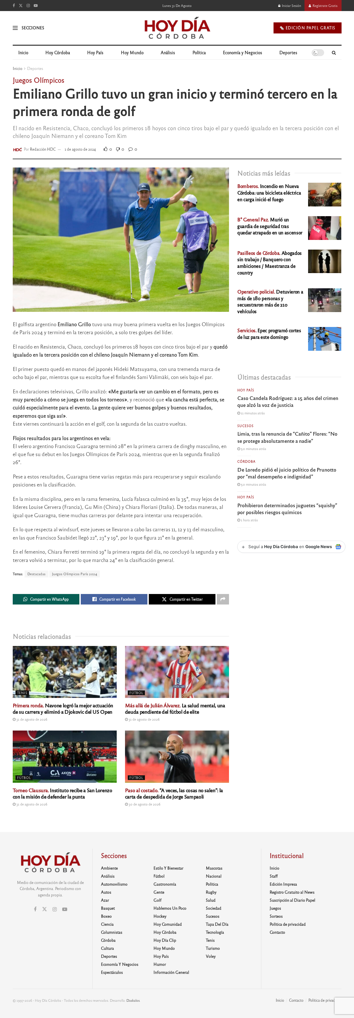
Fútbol (136, 693)
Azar (105, 899)
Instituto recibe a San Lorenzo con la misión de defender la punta (62, 793)
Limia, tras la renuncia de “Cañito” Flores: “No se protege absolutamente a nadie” (287, 437)
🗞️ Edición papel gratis (307, 27)
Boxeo (106, 916)
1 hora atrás (249, 520)
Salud (210, 899)
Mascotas (214, 867)
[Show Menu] (15, 28)
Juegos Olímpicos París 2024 (74, 574)
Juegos (275, 908)
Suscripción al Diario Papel (292, 899)
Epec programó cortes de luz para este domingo (269, 333)
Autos (106, 891)
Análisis (168, 52)
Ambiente (109, 867)
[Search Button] (334, 52)
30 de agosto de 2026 (144, 804)
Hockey (159, 916)
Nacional (214, 875)
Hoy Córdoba (57, 52)
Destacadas (36, 574)
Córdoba (246, 461)
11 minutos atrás (252, 413)
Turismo (213, 948)
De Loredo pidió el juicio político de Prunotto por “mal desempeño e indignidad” (286, 473)
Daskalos (133, 1000)
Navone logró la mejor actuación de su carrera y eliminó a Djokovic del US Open (63, 708)
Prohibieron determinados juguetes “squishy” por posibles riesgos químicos (287, 508)
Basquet (108, 908)
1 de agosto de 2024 (80, 149)
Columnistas (111, 932)
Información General (171, 972)
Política (199, 52)
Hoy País (95, 52)
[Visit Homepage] (176, 28)
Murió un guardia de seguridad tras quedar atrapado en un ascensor (269, 226)
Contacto (277, 932)
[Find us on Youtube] (36, 5)
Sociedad (213, 908)
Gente (158, 891)
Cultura (107, 948)
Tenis (22, 693)
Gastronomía (164, 883)
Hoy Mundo (132, 52)
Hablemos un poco (169, 908)
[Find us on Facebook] (14, 5)
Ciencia (107, 924)
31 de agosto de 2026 (31, 719)
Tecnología (215, 932)
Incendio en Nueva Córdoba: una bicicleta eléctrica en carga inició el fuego (269, 192)
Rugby (211, 891)
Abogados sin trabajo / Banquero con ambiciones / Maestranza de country (269, 263)
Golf (157, 899)
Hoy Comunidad (167, 924)
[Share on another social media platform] (223, 599)
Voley (211, 956)
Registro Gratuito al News (292, 891)
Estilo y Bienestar (168, 867)
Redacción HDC (43, 149)
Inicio (23, 52)
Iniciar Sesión (291, 5)
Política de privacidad (288, 924)
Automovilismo (114, 883)
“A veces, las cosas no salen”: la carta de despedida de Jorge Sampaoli (174, 793)
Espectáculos (112, 972)
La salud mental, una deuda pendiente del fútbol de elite (175, 708)
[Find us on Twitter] (21, 5)
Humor (159, 964)
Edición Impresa (283, 883)
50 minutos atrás (253, 448)
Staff (274, 875)
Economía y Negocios (242, 52)
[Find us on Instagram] (28, 5)
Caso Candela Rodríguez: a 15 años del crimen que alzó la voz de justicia (287, 401)
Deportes (288, 52)
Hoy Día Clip (164, 940)
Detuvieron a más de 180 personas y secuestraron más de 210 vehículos (270, 301)
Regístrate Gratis (324, 5)
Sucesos (245, 426)
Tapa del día (217, 924)
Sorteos (276, 916)
